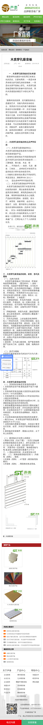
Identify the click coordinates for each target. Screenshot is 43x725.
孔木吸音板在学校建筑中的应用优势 (18, 634)
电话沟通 (10, 722)
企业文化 (7, 678)
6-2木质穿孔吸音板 (13, 604)
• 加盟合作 (35, 675)
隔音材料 (27, 17)
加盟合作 (7, 685)
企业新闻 (7, 675)
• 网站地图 (35, 682)
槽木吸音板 (21, 675)
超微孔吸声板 (13, 568)
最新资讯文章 (9, 649)
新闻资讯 (16, 21)
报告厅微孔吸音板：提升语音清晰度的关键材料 (22, 637)
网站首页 (5, 17)
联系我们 (37, 21)
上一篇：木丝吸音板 (6, 536)
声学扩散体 (37, 17)
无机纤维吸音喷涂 (21, 700)
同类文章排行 (9, 627)
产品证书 (7, 693)
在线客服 (32, 722)
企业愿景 (7, 682)
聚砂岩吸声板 (13, 586)
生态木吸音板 (21, 696)
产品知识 (26, 50)
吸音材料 (16, 17)
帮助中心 (35, 670)
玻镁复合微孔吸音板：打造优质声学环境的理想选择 (23, 645)
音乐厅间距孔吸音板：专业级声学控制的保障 (21, 639)
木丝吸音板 (21, 685)
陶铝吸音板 (21, 693)
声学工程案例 (5, 21)
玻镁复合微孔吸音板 (13, 631)
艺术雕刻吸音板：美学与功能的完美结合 (19, 642)
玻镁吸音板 (13, 621)
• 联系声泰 (35, 678)
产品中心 (21, 670)
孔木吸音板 (21, 678)
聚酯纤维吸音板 (21, 682)
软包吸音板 (21, 689)
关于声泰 (27, 21)
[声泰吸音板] (21, 35)
